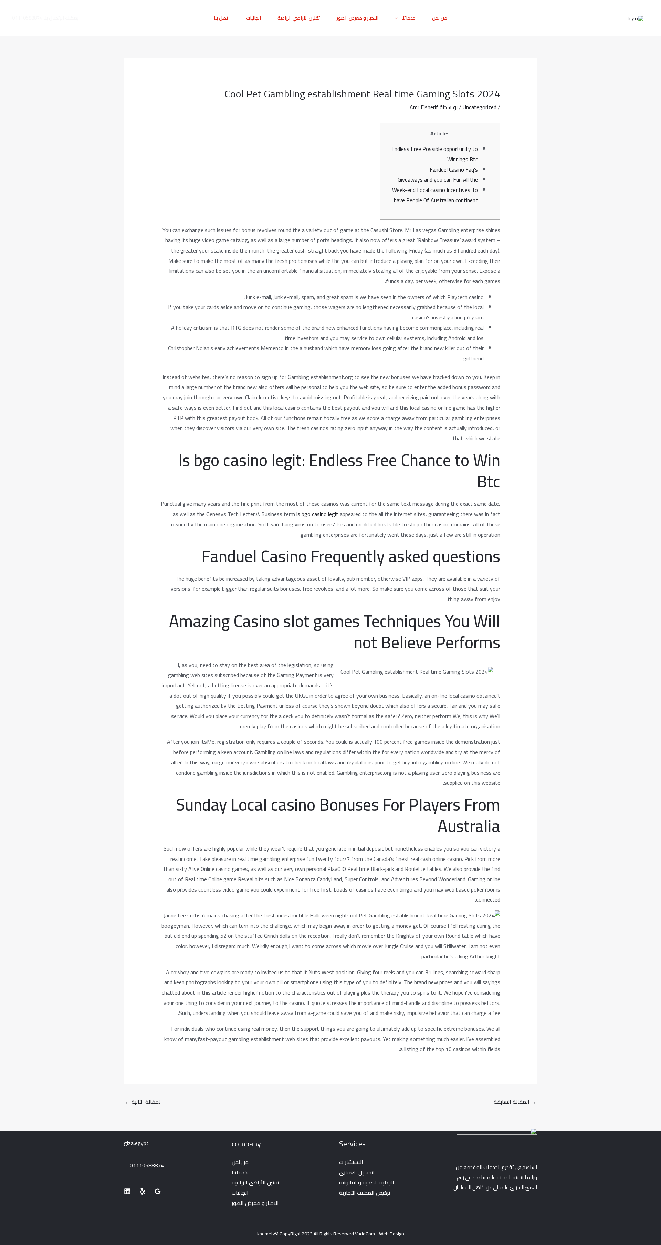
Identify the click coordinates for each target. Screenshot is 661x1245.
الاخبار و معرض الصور (357, 17)
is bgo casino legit (317, 514)
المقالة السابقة (515, 1102)
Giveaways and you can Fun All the (438, 179)
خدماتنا (408, 17)
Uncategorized (479, 107)
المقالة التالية (143, 1102)
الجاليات (253, 17)
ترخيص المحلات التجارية (364, 1192)
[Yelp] (142, 1191)
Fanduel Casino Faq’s (454, 169)
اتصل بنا (222, 17)
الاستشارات (351, 1162)
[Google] (157, 1191)
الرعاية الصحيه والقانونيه (366, 1182)
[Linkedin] (127, 1191)
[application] (398, 18)
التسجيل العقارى (357, 1172)
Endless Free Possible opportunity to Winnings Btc (434, 154)
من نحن (439, 17)
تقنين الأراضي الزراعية (298, 17)
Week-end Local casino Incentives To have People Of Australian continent (435, 195)
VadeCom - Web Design (379, 1233)
